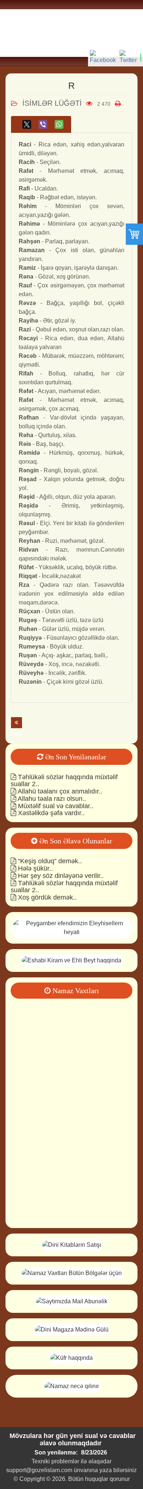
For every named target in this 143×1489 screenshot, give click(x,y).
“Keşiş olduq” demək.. (49, 861)
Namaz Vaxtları (75, 991)
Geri (16, 722)
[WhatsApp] (59, 124)
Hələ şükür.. (34, 868)
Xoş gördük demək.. (46, 897)
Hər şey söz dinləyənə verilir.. (60, 875)
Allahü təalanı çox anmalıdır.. (59, 791)
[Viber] (42, 124)
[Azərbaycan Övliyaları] (71, 960)
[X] (26, 124)
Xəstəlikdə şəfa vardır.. (50, 813)
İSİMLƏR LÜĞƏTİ (52, 103)
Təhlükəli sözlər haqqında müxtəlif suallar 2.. (64, 780)
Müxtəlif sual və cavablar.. (55, 806)
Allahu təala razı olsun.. (51, 798)
